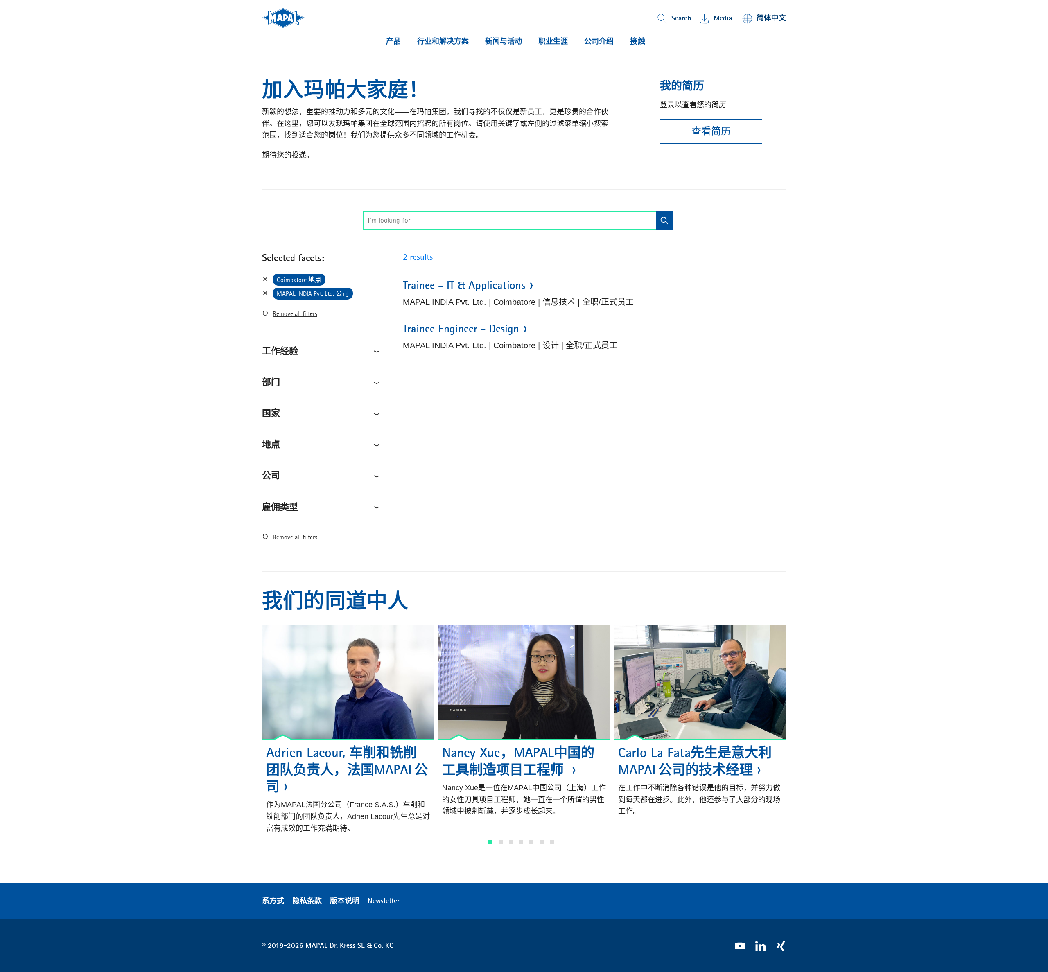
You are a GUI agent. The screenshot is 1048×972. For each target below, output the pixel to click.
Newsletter (384, 900)
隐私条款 (307, 900)
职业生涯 (553, 41)
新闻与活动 (503, 41)
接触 (638, 41)
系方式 (273, 900)
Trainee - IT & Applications (464, 285)
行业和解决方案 (443, 41)
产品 (393, 41)
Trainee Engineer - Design (461, 329)
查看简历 (711, 131)
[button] (490, 842)
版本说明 (344, 900)
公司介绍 (599, 41)
